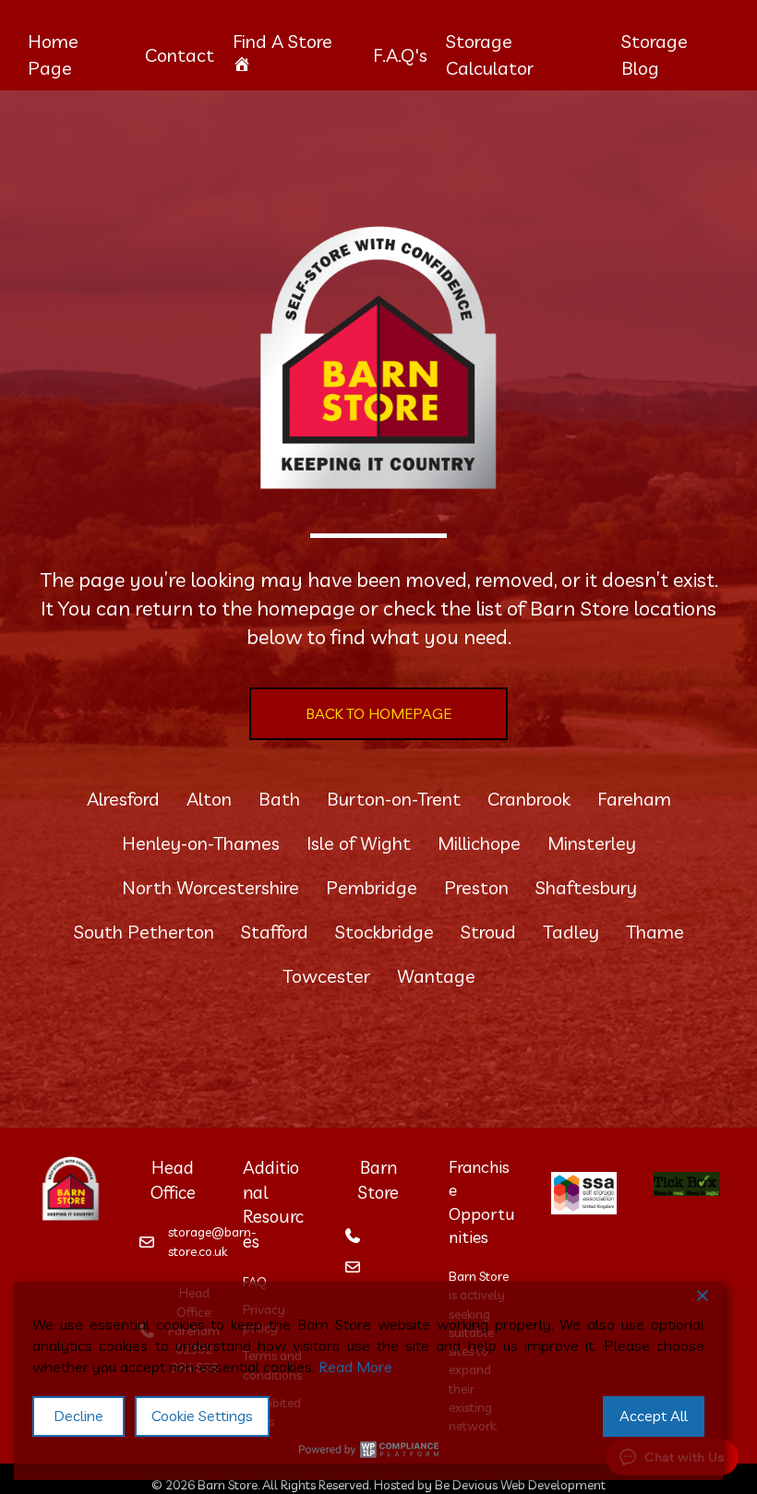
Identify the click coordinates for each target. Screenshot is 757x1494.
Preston (476, 887)
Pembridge (371, 887)
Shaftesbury (586, 887)
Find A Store (282, 41)
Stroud (488, 931)
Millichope (479, 843)
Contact (179, 54)
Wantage (436, 975)
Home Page (53, 54)
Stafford (274, 931)
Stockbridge (384, 931)
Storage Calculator (490, 54)
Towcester (326, 975)
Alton (209, 798)
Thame (655, 931)
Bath (279, 798)
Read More (355, 1366)
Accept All (653, 1415)
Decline (78, 1415)
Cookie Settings (202, 1415)
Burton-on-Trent (394, 798)
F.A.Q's (400, 54)
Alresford (123, 798)
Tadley (571, 931)
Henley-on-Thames (201, 843)
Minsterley (591, 843)
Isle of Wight (358, 843)
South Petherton (144, 931)
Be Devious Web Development (520, 1484)
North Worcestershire (210, 887)
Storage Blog (654, 54)
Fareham (634, 798)
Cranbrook (529, 798)
